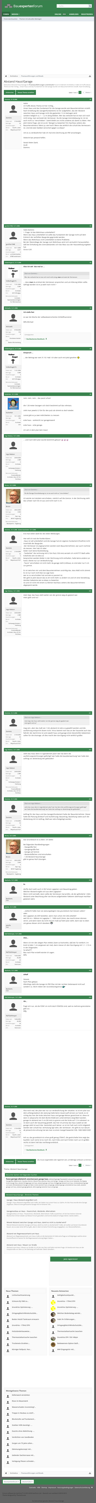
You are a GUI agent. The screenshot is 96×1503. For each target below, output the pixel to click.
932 (20, 418)
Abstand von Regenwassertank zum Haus (23, 1233)
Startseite (32, 1487)
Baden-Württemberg (14, 342)
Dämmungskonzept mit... (22, 1449)
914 (20, 332)
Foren (6, 14)
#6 (90, 394)
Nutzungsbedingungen (65, 1487)
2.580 (19, 460)
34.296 (19, 958)
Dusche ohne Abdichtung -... (23, 1431)
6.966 (19, 286)
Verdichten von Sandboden (23, 1437)
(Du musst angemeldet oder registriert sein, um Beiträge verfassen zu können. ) (64, 1160)
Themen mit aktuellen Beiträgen (30, 19)
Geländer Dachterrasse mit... (23, 1455)
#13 (90, 799)
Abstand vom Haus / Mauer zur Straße (22, 1245)
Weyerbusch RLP (16, 130)
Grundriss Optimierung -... (22, 1307)
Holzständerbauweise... (21, 1331)
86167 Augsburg (16, 518)
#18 (90, 970)
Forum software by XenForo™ (22, 1493)
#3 (90, 262)
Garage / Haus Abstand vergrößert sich (22, 1200)
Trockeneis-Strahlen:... (21, 1343)
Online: (60, 14)
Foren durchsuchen (10, 19)
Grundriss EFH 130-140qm (67, 1337)
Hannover (18, 964)
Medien (15, 14)
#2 (90, 226)
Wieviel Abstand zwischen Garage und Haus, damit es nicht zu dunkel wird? (36, 1222)
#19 (90, 997)
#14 (90, 836)
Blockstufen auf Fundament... (23, 1419)
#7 (90, 436)
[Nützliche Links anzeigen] (90, 76)
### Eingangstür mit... (66, 1349)
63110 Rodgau (16, 293)
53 (20, 123)
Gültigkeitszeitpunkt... (66, 1295)
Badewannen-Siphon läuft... (68, 1343)
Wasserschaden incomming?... (24, 1407)
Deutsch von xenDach (55, 1493)
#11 (90, 713)
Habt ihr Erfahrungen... (66, 1319)
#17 (90, 934)
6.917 (19, 250)
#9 (90, 530)
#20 (90, 1106)
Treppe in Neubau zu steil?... (23, 1413)
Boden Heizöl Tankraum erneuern (25, 1319)
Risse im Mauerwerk (20, 1401)
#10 (90, 591)
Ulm (19, 424)
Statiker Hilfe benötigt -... (22, 1425)
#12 (90, 750)
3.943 (19, 512)
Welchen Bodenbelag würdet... (69, 1313)
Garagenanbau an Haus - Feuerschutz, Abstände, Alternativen (31, 1211)
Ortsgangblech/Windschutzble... (24, 1313)
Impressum (52, 1487)
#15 (90, 880)
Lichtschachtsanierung (21, 1295)
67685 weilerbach (15, 256)
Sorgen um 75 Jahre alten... (22, 1443)
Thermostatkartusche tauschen (24, 1337)
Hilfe (38, 1487)
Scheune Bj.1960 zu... (20, 1301)
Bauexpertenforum (10, 1482)
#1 (90, 99)
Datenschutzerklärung (82, 1487)
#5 (90, 349)
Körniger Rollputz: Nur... (21, 1349)
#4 (90, 308)
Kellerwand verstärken (21, 1395)
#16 (90, 907)
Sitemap (44, 1487)
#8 (90, 485)
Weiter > (88, 92)
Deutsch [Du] (26, 1482)
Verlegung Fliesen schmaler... (23, 1461)
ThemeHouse (21, 1495)
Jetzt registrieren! (71, 1259)
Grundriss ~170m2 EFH (21, 1325)
